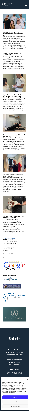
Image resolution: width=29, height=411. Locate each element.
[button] (27, 379)
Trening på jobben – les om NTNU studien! (12, 54)
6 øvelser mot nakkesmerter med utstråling (13, 175)
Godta (15, 397)
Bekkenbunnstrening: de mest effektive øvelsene (13, 217)
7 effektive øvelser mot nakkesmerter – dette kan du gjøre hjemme (13, 34)
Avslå (15, 402)
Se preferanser (15, 406)
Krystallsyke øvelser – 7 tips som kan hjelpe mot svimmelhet (14, 95)
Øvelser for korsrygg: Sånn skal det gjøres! (14, 135)
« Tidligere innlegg (9, 238)
